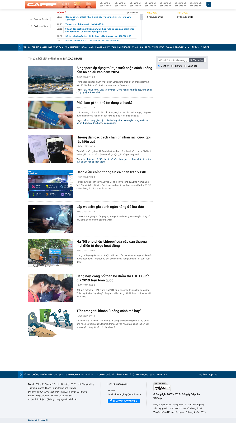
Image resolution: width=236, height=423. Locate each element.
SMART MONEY (102, 47)
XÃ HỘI (26, 47)
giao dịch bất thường (106, 120)
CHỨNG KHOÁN (39, 47)
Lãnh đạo (192, 66)
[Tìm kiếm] (197, 60)
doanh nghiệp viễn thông (93, 161)
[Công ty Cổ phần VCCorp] (180, 386)
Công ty (165, 66)
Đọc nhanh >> (132, 12)
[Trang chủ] (20, 47)
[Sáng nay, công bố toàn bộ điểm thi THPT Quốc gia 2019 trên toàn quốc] (50, 288)
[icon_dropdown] (208, 4)
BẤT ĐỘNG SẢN (55, 47)
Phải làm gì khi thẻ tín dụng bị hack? (105, 103)
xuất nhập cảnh (90, 89)
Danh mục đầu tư (41, 26)
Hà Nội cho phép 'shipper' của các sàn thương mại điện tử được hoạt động (112, 243)
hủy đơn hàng (95, 123)
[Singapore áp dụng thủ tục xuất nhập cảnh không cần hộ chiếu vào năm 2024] (50, 80)
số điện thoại (102, 159)
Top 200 (213, 374)
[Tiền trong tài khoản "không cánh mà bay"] (50, 323)
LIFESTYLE (178, 47)
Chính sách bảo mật (38, 420)
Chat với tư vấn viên (125, 401)
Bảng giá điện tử (41, 19)
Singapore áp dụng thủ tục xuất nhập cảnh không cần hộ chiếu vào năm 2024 (114, 70)
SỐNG (169, 47)
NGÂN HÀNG (88, 47)
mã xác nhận (94, 92)
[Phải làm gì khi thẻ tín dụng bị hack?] (50, 115)
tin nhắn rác (89, 159)
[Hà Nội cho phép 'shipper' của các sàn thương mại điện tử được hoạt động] (50, 253)
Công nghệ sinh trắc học (129, 89)
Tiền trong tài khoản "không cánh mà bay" (109, 311)
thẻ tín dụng (89, 120)
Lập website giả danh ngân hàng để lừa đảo (110, 207)
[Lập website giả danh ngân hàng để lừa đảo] (50, 219)
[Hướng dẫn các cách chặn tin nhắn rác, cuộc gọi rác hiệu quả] (50, 149)
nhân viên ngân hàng (128, 120)
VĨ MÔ (135, 47)
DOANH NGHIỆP (72, 47)
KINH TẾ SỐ (145, 47)
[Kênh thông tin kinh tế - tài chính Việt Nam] (60, 4)
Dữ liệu (195, 47)
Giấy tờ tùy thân (107, 89)
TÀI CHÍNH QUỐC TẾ (120, 47)
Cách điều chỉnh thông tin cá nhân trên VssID (111, 172)
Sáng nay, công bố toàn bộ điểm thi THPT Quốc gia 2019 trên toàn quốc (113, 278)
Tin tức (178, 66)
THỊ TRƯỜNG (158, 47)
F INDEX (205, 47)
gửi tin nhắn (130, 159)
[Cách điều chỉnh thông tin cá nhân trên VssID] (50, 184)
